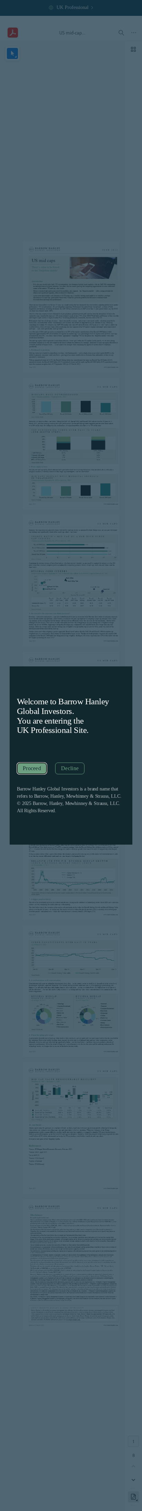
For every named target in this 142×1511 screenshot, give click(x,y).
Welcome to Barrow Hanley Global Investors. (63, 706)
